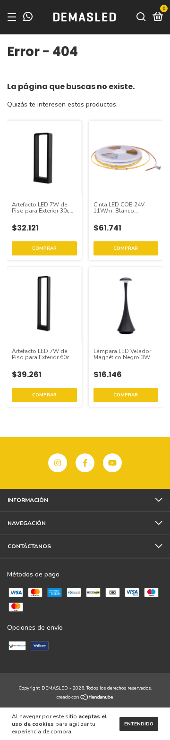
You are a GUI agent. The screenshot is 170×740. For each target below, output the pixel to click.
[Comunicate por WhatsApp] (28, 17)
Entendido (138, 724)
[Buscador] (141, 17)
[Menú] (13, 17)
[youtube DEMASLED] (112, 462)
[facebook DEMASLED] (85, 462)
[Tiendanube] (85, 698)
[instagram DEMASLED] (57, 462)
